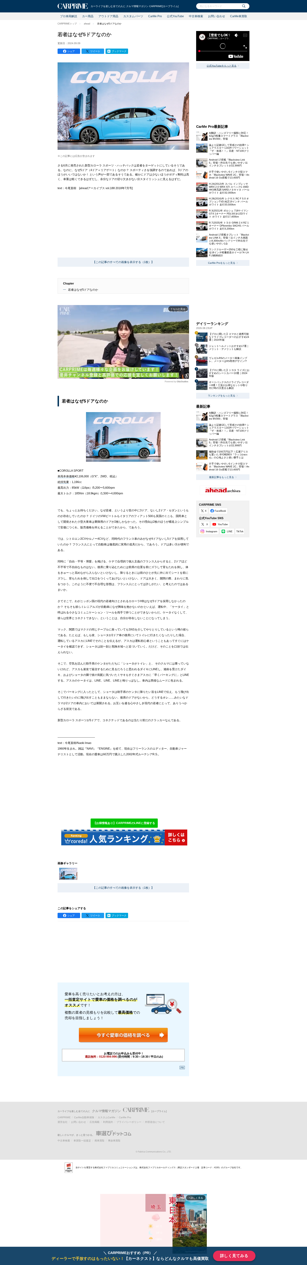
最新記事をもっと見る (221, 477)
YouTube (223, 524)
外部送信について (155, 1122)
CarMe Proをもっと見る (221, 262)
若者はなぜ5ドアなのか (83, 289)
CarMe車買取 (238, 16)
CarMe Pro (155, 16)
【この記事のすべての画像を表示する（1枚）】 (123, 262)
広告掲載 (94, 1122)
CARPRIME (64, 1117)
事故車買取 (114, 1140)
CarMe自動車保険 (84, 1117)
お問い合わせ (216, 16)
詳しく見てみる (234, 1255)
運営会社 (63, 1122)
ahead (87, 23)
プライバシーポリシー (129, 1122)
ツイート (95, 51)
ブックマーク (119, 51)
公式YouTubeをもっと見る (221, 65)
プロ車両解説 (68, 16)
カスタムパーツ (133, 16)
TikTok (239, 531)
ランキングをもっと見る (221, 395)
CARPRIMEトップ (67, 23)
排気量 (64, 482)
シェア (71, 51)
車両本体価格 (66, 476)
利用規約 (108, 1122)
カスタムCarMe (106, 1117)
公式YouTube (175, 16)
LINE (229, 531)
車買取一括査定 (82, 1140)
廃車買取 (99, 1140)
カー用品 (87, 16)
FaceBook (220, 510)
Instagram (211, 531)
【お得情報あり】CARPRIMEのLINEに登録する (124, 823)
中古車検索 (196, 16)
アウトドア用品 (108, 16)
